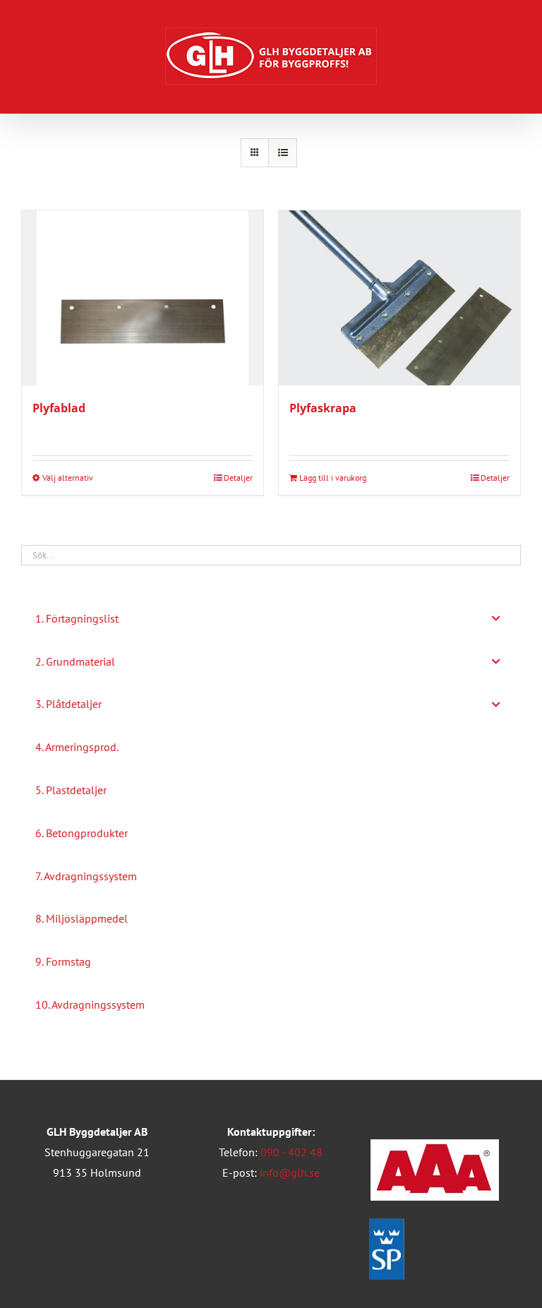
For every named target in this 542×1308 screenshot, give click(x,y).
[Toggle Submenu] (496, 618)
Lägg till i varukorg (332, 477)
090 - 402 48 (291, 1152)
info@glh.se (290, 1172)
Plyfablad (58, 408)
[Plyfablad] (142, 297)
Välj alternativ (67, 477)
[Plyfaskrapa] (399, 297)
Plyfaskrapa (322, 408)
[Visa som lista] (282, 153)
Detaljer (238, 477)
